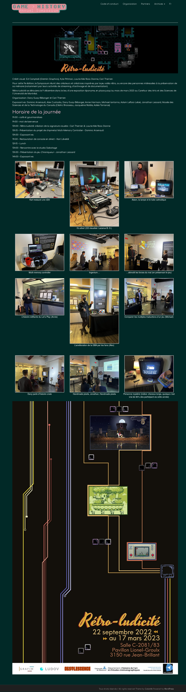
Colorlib (149, 689)
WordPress (169, 689)
